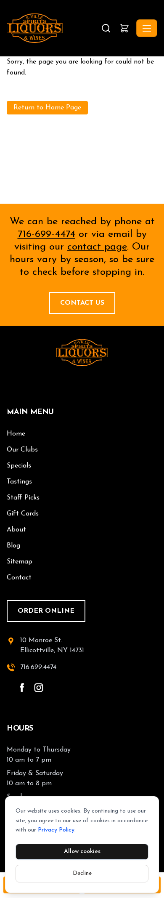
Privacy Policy (56, 830)
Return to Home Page (47, 107)
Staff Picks (23, 497)
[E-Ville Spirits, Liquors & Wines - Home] (53, 28)
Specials (19, 465)
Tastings (19, 481)
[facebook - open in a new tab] (22, 688)
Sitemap (19, 561)
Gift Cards (23, 513)
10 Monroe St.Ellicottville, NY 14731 (52, 645)
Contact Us (82, 303)
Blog (13, 545)
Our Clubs (22, 449)
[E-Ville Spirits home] (82, 352)
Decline (82, 873)
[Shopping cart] (124, 28)
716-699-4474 (46, 234)
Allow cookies (82, 851)
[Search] (106, 28)
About (16, 529)
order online (46, 611)
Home (16, 433)
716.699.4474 (38, 667)
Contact (19, 577)
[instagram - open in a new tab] (39, 688)
